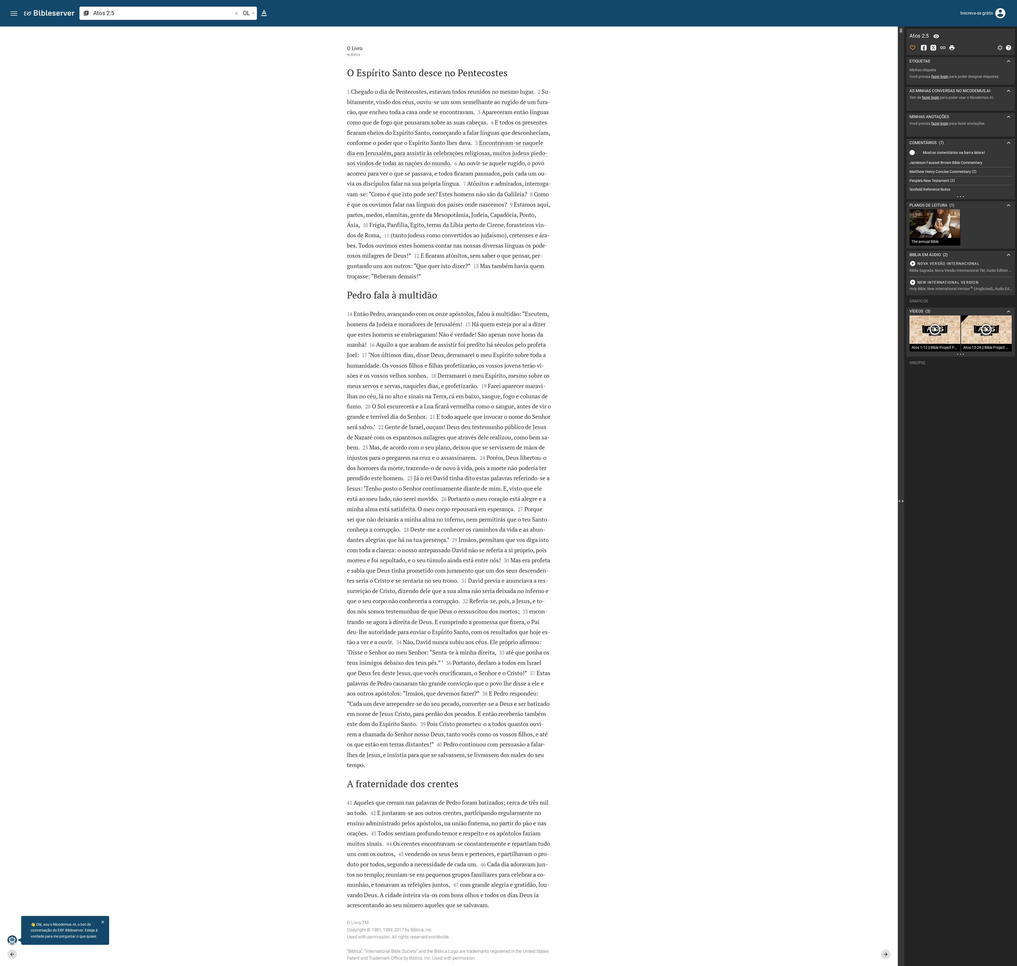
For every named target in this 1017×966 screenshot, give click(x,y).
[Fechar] (102, 922)
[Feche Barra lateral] (901, 501)
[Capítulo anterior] (12, 954)
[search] (163, 13)
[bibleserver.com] (49, 14)
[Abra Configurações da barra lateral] (1000, 47)
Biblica (355, 54)
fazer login (939, 76)
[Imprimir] (952, 47)
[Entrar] (1000, 13)
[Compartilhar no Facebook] (924, 47)
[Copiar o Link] (943, 47)
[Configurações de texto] (264, 13)
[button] (14, 13)
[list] (960, 176)
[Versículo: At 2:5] (936, 36)
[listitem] (960, 162)
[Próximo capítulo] (885, 954)
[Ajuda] (1008, 47)
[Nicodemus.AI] (12, 940)
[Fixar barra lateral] (901, 31)
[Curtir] (912, 47)
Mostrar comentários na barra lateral (954, 152)
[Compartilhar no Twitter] (933, 47)
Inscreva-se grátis (976, 13)
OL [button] (246, 13)
